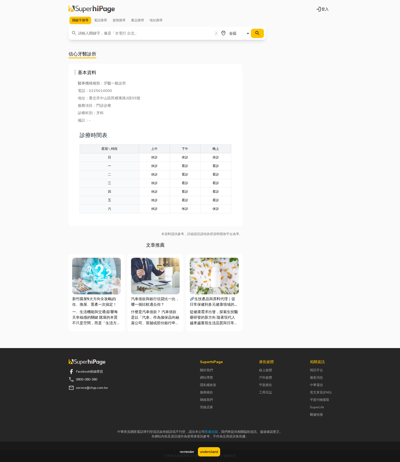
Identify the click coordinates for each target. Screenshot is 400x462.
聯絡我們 (206, 400)
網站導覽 (206, 377)
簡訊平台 (316, 370)
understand (209, 451)
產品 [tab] (137, 20)
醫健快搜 (316, 414)
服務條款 (206, 392)
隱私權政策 (208, 385)
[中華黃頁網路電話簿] (92, 9)
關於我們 (206, 370)
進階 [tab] (118, 20)
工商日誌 (265, 392)
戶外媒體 (265, 377)
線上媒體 (265, 370)
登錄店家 (206, 407)
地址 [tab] (156, 20)
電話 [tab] (100, 20)
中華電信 (316, 385)
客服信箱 (211, 432)
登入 (322, 9)
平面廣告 (265, 385)
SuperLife (317, 407)
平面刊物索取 (319, 400)
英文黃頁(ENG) (320, 392)
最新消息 (316, 377)
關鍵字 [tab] (80, 20)
